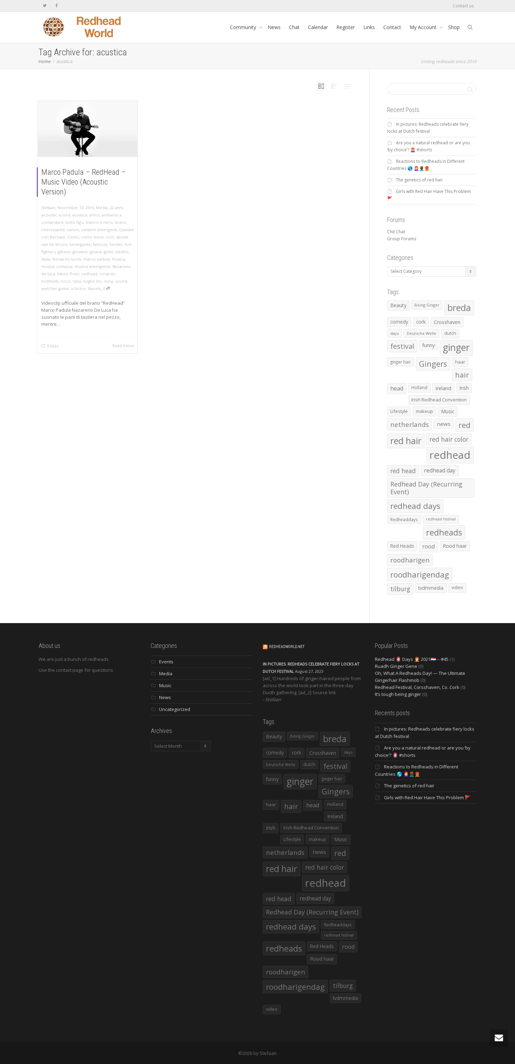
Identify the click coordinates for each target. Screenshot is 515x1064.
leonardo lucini (66, 259)
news (444, 423)
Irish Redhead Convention (439, 399)
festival (402, 346)
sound (121, 281)
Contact (392, 27)
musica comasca (57, 266)
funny (428, 344)
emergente (80, 244)
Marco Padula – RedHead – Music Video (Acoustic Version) (83, 182)
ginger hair (400, 362)
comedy (399, 321)
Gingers (433, 364)
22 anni (116, 207)
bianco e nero (99, 222)
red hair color (449, 439)
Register (345, 27)
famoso (100, 244)
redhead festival (441, 519)
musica (118, 259)
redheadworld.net (286, 646)
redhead (89, 273)
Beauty (398, 305)
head (396, 388)
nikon (62, 273)
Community (244, 27)
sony (108, 281)
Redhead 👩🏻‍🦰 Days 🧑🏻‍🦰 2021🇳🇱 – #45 (411, 659)
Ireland (443, 388)
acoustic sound (55, 214)
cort (110, 237)
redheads (444, 532)
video (457, 587)
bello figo (75, 222)
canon (73, 229)
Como (73, 237)
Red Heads (402, 546)
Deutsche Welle (421, 333)
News (274, 27)
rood (428, 546)
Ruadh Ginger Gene (396, 666)
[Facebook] (56, 6)
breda (459, 307)
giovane (80, 251)
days (394, 333)
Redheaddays (404, 519)
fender (116, 244)
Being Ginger (426, 305)
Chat (294, 27)
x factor (78, 288)
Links (369, 27)
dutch (450, 333)
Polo (74, 273)
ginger (456, 347)
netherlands (409, 424)
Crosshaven (447, 322)
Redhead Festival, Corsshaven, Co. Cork (417, 687)
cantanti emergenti (99, 229)
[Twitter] (44, 6)
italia (45, 259)
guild (108, 251)
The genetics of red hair (419, 180)
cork (421, 321)
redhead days (415, 505)
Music (447, 411)
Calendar (318, 27)
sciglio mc (92, 281)
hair (462, 375)
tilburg (400, 589)
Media (102, 207)
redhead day (439, 470)
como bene (92, 237)
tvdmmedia (431, 588)
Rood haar (455, 546)
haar (460, 362)
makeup (424, 411)
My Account (424, 27)
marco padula (96, 259)
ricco (65, 281)
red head (403, 471)
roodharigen (410, 559)
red (465, 425)
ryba (77, 281)
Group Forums (401, 239)
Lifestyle (399, 411)
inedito (122, 251)
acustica (79, 214)
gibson (64, 251)
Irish (464, 388)
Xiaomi (94, 288)
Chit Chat (396, 232)
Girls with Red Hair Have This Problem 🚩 (427, 797)
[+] (87, 129)
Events (166, 661)
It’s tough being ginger (398, 694)
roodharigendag (419, 574)
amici (94, 214)
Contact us (463, 6)
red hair (405, 441)
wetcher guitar (55, 288)
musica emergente (92, 266)
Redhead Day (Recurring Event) (426, 488)
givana (96, 251)
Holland (419, 388)
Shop (454, 27)
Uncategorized (174, 709)
